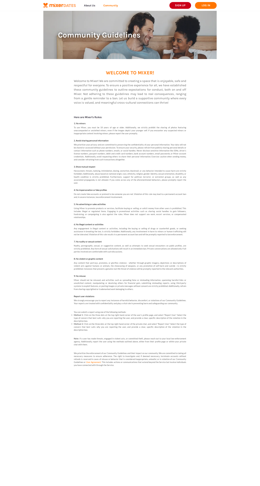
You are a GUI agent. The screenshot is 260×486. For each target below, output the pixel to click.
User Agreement (93, 362)
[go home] (59, 5)
